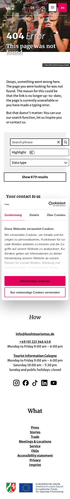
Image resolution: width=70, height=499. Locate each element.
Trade (35, 437)
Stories (35, 432)
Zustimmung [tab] (13, 214)
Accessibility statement (35, 455)
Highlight (19, 152)
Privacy (35, 460)
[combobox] (39, 142)
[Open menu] (52, 7)
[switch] (32, 152)
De (33, 8)
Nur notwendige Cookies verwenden (35, 292)
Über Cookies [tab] (56, 214)
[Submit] (65, 142)
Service (35, 446)
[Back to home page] (8, 8)
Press (35, 427)
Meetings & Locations (35, 441)
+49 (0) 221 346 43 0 (35, 342)
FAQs (35, 451)
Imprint (35, 465)
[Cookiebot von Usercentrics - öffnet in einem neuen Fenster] (49, 204)
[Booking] (62, 7)
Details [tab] (34, 214)
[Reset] (58, 142)
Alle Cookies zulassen (35, 281)
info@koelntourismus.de (35, 334)
